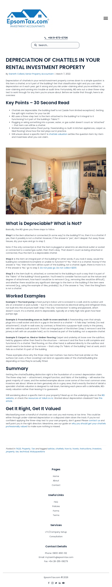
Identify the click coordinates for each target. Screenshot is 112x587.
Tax (33, 448)
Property (26, 448)
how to (67, 448)
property (10, 451)
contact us (94, 420)
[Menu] (105, 18)
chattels (59, 448)
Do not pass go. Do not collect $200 (58, 267)
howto (75, 448)
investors (96, 448)
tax (17, 451)
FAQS (18, 448)
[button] (56, 38)
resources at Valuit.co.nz (40, 398)
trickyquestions (37, 451)
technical (24, 451)
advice (51, 448)
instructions (85, 448)
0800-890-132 (59, 553)
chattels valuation (58, 134)
